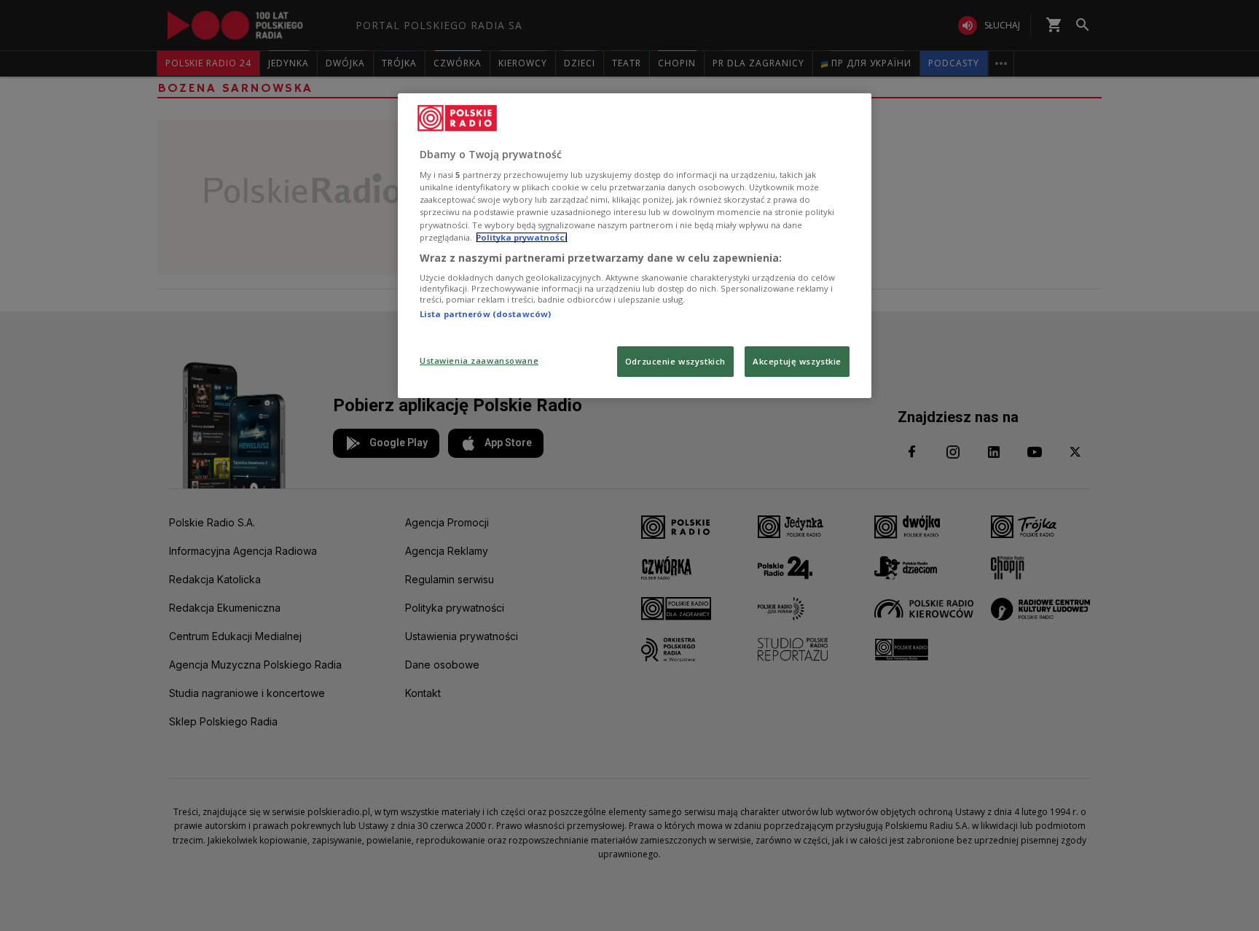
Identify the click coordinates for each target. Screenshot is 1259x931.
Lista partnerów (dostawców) (485, 313)
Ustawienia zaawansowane (479, 360)
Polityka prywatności (522, 237)
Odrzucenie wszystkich (675, 361)
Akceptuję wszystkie (797, 361)
